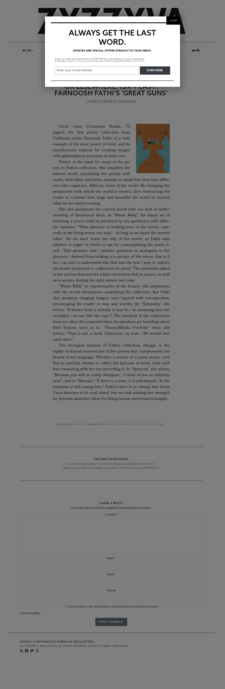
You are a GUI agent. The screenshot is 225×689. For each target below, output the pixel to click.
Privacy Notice (139, 61)
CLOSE (173, 20)
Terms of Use (81, 61)
